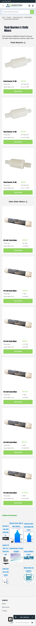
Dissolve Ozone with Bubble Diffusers (28, 527)
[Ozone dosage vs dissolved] (5, 580)
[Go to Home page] (16, 5)
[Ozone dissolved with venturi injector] (16, 535)
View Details (18, 91)
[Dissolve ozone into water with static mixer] (5, 538)
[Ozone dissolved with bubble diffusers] (29, 537)
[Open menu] (3, 6)
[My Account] (29, 6)
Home (3, 17)
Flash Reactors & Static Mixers (11, 19)
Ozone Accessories (18, 17)
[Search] (32, 12)
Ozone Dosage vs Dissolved (6, 572)
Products (9, 17)
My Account (5, 607)
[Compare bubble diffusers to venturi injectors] (5, 559)
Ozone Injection (28, 17)
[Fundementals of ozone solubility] (16, 557)
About (4, 603)
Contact (4, 610)
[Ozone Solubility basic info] (29, 558)
